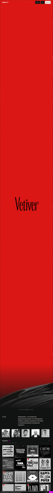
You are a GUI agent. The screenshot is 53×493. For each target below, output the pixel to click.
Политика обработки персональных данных (15, 492)
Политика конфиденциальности (5, 492)
